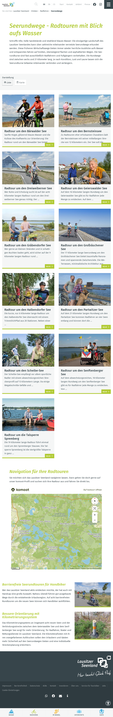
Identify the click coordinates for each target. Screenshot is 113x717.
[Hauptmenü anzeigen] (108, 4)
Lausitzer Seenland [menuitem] (21, 11)
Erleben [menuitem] (34, 11)
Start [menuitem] (62, 4)
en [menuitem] (49, 4)
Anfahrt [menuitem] (79, 4)
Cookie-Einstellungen (10, 690)
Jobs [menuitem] (104, 686)
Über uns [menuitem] (75, 686)
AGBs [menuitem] (45, 686)
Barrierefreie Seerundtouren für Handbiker (34, 584)
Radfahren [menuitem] (44, 11)
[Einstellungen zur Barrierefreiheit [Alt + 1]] (108, 703)
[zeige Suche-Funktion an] (36, 4)
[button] (46, 696)
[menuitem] (95, 4)
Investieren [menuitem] (63, 686)
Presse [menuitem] (87, 4)
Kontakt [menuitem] (70, 4)
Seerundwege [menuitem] (56, 11)
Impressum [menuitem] (6, 686)
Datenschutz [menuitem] (35, 686)
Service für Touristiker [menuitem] (90, 686)
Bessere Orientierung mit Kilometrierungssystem (20, 615)
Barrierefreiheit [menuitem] (20, 686)
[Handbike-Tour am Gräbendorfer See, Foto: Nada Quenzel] (93, 594)
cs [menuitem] (54, 4)
